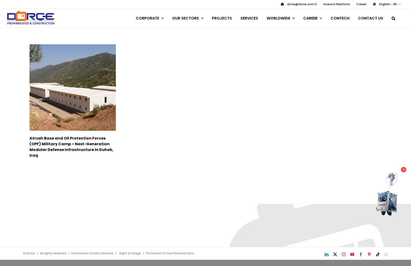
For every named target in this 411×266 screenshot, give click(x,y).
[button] (393, 17)
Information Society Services (92, 253)
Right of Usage (130, 253)
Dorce (30, 253)
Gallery (79, 87)
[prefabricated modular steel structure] (72, 87)
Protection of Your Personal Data (170, 253)
